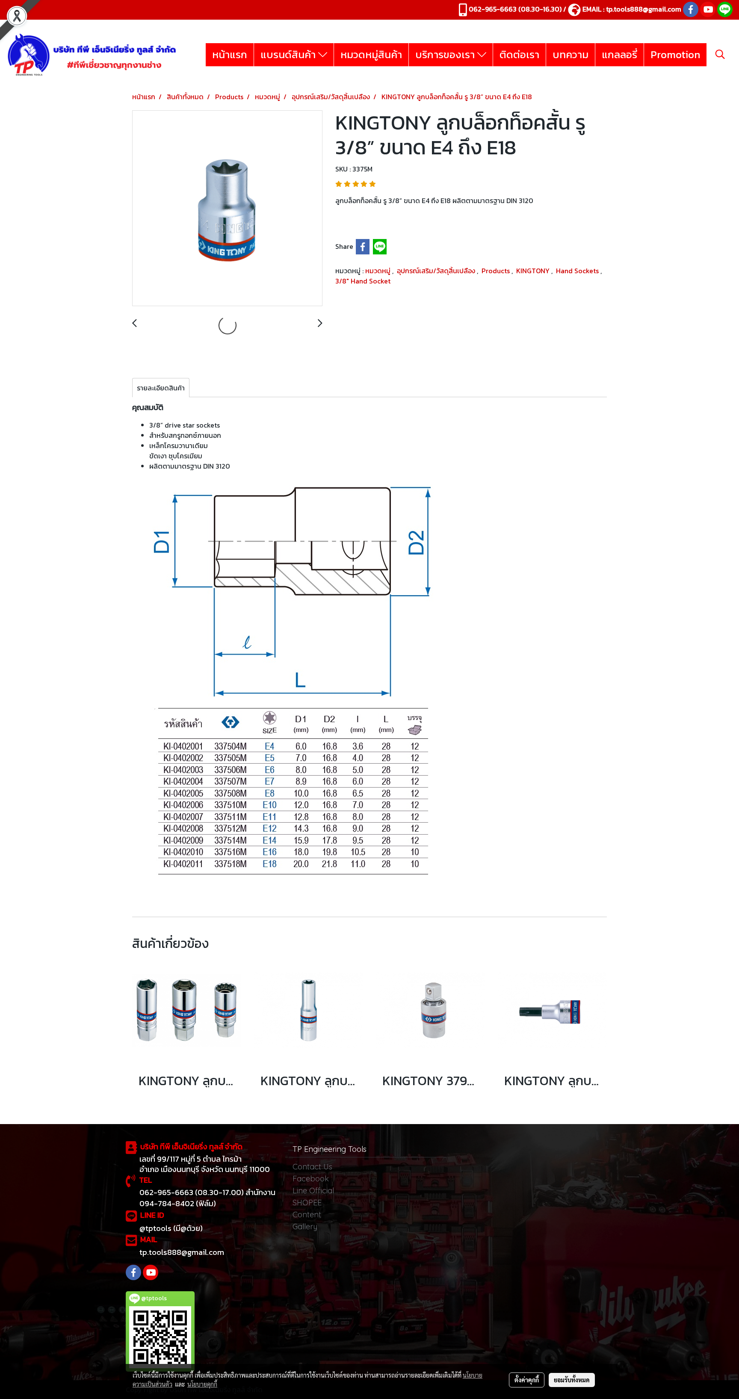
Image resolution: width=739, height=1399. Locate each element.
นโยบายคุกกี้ (202, 1384)
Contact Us (312, 1167)
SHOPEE (307, 1202)
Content (307, 1214)
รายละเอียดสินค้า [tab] (161, 388)
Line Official (313, 1190)
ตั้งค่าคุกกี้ (526, 1380)
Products (496, 271)
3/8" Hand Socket (362, 281)
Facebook (311, 1179)
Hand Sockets (578, 271)
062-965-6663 (493, 9)
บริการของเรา (446, 54)
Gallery (305, 1226)
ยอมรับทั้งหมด (572, 1380)
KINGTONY (533, 271)
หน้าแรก (229, 54)
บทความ (570, 54)
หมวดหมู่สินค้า (371, 54)
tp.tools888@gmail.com (643, 9)
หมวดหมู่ (378, 271)
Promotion (675, 54)
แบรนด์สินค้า (289, 54)
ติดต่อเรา (519, 54)
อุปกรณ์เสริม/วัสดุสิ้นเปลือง (437, 271)
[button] (720, 54)
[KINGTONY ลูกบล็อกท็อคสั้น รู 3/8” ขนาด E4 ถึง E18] (227, 209)
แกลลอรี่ (619, 54)
